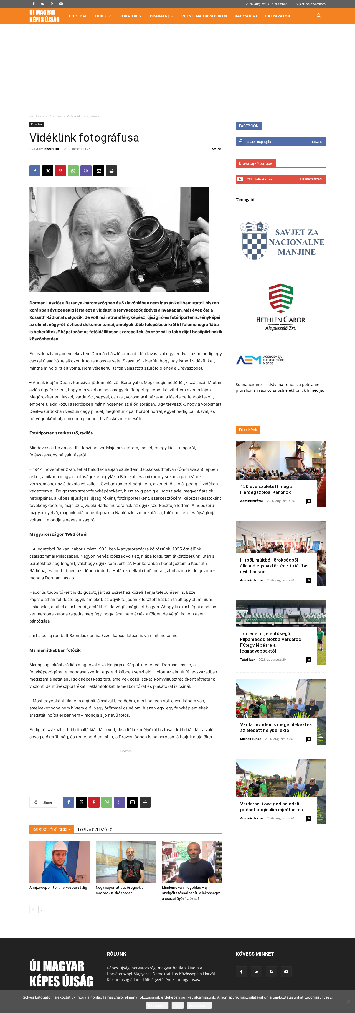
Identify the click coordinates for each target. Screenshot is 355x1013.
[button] (319, 16)
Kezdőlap (36, 116)
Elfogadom (157, 1005)
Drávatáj (159, 16)
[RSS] (52, 4)
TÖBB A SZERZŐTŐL (96, 830)
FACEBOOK (248, 126)
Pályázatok (277, 16)
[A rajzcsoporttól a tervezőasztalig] (59, 862)
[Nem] (348, 1001)
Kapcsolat (246, 16)
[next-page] (41, 909)
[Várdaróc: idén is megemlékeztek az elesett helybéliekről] (281, 712)
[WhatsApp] (73, 170)
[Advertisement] (177, 72)
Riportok (55, 116)
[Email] (98, 170)
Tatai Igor (247, 659)
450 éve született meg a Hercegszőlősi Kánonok (266, 489)
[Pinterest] (60, 170)
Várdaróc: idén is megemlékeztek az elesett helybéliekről (276, 727)
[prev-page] (32, 909)
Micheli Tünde (250, 739)
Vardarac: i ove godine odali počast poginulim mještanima (271, 806)
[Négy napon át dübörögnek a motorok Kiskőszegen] (126, 862)
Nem (178, 1005)
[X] (47, 170)
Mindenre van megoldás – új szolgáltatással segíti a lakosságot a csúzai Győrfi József (191, 893)
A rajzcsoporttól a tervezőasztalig (58, 887)
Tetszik (316, 142)
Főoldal (78, 16)
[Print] (111, 170)
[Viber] (86, 170)
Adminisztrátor (47, 148)
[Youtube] (61, 4)
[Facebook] (33, 4)
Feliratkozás (311, 179)
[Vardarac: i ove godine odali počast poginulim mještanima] (281, 791)
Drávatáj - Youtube (255, 163)
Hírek (101, 16)
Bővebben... (199, 1005)
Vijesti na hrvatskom (311, 4)
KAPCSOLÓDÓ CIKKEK (52, 830)
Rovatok (128, 16)
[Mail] (43, 4)
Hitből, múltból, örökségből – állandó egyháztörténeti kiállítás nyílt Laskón (274, 565)
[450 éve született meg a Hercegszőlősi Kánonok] (281, 474)
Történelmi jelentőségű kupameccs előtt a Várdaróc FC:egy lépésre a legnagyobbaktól (270, 642)
